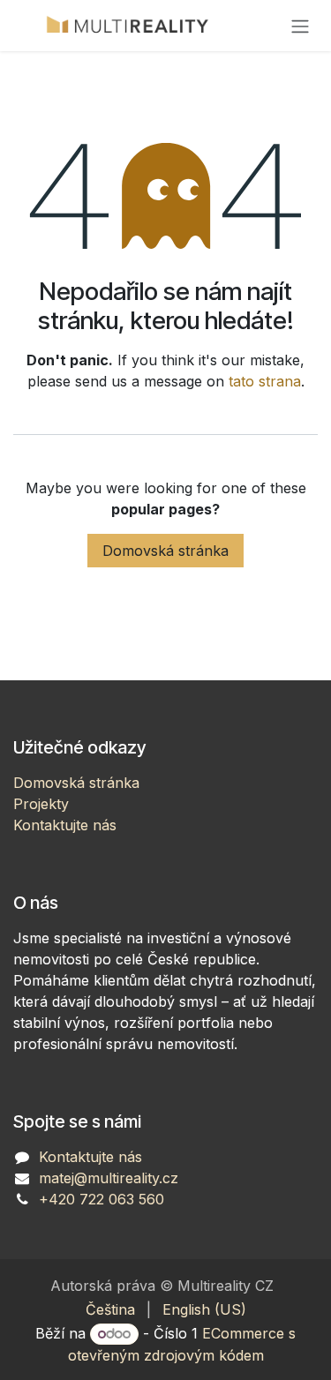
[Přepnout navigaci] (300, 25)
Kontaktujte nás (65, 825)
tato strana (265, 381)
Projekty (41, 804)
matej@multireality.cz (108, 1178)
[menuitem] (110, 1309)
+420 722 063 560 (101, 1199)
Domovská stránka (165, 550)
